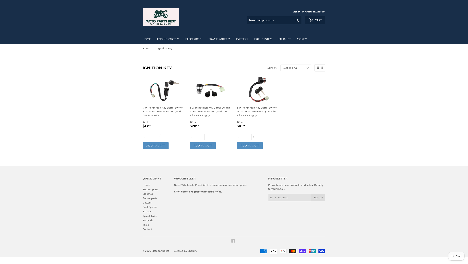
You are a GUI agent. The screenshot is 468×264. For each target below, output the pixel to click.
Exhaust (284, 39)
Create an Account (315, 11)
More (301, 39)
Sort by (272, 67)
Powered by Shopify (185, 250)
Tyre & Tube (150, 215)
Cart (318, 20)
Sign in (296, 11)
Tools (146, 224)
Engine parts (167, 39)
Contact (147, 229)
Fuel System (263, 39)
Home (147, 39)
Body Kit (148, 220)
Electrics (192, 39)
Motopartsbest (160, 250)
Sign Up (318, 197)
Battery (242, 39)
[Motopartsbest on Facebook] (233, 241)
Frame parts (218, 39)
